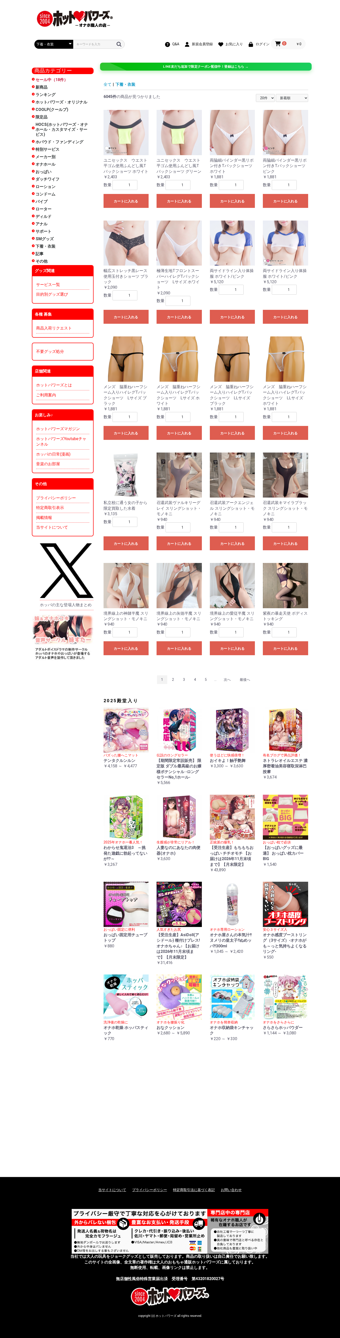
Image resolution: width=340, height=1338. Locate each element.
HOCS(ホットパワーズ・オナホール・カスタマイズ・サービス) (62, 129)
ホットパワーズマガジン (58, 428)
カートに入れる (126, 201)
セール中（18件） (52, 79)
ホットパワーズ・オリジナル (61, 102)
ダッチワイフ (47, 179)
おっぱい (44, 171)
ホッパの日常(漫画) (53, 454)
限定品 (42, 117)
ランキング (46, 94)
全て (108, 84)
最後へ (245, 680)
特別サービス (47, 149)
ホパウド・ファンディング (59, 141)
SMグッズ (45, 238)
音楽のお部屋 (48, 463)
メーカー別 (46, 156)
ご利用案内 (46, 395)
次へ (227, 680)
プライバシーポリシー (56, 498)
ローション (46, 186)
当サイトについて (52, 527)
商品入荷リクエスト (54, 328)
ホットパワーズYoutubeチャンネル (61, 441)
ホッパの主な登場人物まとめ (66, 604)
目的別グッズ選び (52, 294)
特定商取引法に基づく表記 (194, 1190)
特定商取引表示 (50, 507)
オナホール (46, 164)
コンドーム (46, 194)
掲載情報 (44, 517)
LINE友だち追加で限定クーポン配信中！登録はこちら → (205, 66)
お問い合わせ (231, 1190)
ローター (44, 209)
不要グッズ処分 (50, 351)
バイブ (42, 201)
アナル (42, 224)
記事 (40, 253)
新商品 (42, 87)
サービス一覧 (48, 284)
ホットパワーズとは (54, 385)
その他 (42, 261)
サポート (44, 231)
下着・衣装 (46, 246)
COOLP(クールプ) (52, 109)
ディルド (44, 216)
